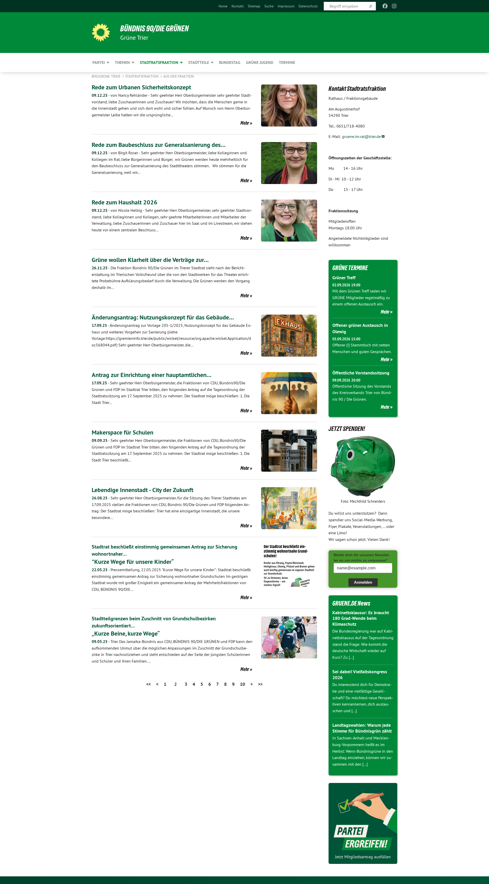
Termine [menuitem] (287, 62)
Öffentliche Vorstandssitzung (360, 373)
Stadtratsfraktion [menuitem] (159, 62)
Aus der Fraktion (178, 76)
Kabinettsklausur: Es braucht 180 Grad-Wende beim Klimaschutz (360, 618)
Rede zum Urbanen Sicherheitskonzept (141, 87)
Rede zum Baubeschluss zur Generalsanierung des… (158, 145)
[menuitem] (223, 6)
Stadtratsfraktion (142, 76)
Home (223, 6)
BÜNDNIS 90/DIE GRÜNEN (154, 28)
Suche (269, 6)
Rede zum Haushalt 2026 (124, 202)
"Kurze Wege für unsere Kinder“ (133, 562)
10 (242, 684)
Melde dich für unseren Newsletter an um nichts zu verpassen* (362, 557)
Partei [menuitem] (98, 62)
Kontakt (238, 6)
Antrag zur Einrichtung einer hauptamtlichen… (151, 375)
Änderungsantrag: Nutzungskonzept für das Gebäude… (163, 317)
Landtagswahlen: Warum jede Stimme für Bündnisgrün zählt (362, 728)
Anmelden (363, 582)
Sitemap (254, 6)
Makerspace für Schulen (122, 432)
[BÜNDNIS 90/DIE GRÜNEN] (101, 32)
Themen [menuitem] (122, 62)
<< (148, 684)
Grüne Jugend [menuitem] (259, 62)
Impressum (286, 6)
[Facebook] (385, 6)
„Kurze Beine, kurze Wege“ (126, 633)
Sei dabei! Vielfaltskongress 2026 (359, 674)
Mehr (244, 123)
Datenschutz (308, 6)
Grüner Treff (344, 277)
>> (260, 684)
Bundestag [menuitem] (229, 62)
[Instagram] (394, 6)
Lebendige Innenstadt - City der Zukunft (142, 490)
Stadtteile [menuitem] (198, 62)
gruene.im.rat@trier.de (361, 136)
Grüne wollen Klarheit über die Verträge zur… (150, 260)
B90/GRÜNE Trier (106, 76)
